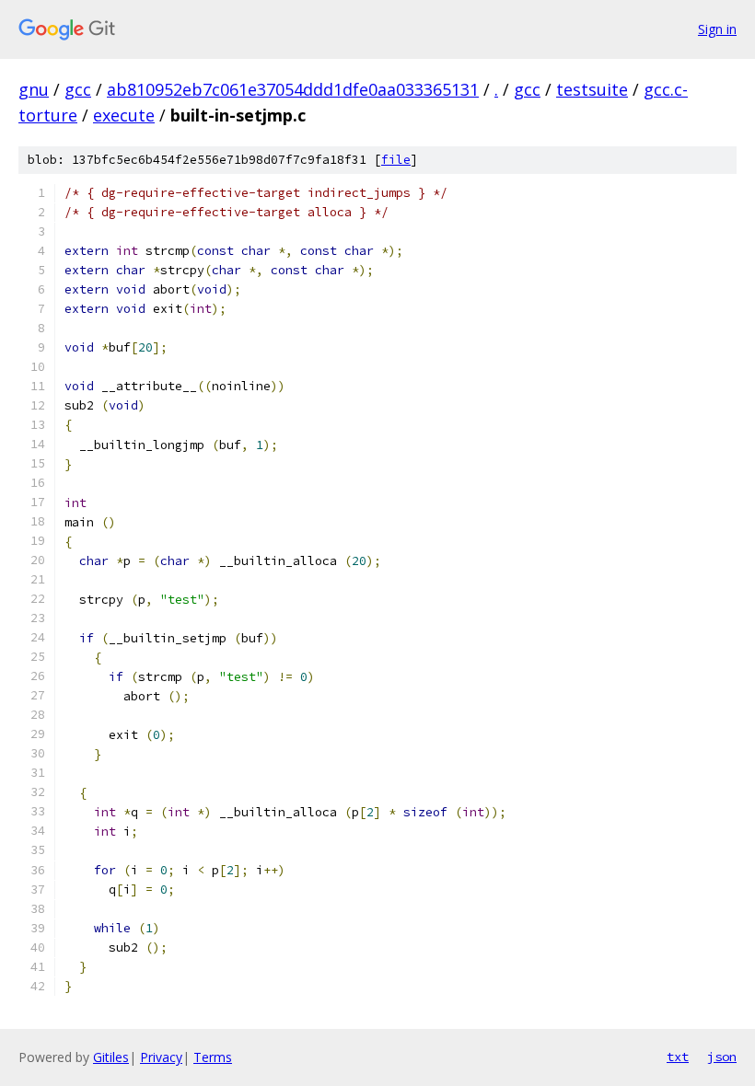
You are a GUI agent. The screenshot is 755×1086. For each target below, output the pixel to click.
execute (124, 115)
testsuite (592, 89)
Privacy (161, 1057)
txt (678, 1056)
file (396, 160)
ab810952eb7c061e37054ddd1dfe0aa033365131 (293, 89)
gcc (77, 89)
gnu (33, 89)
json (722, 1056)
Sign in (717, 29)
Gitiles (111, 1057)
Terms (212, 1057)
